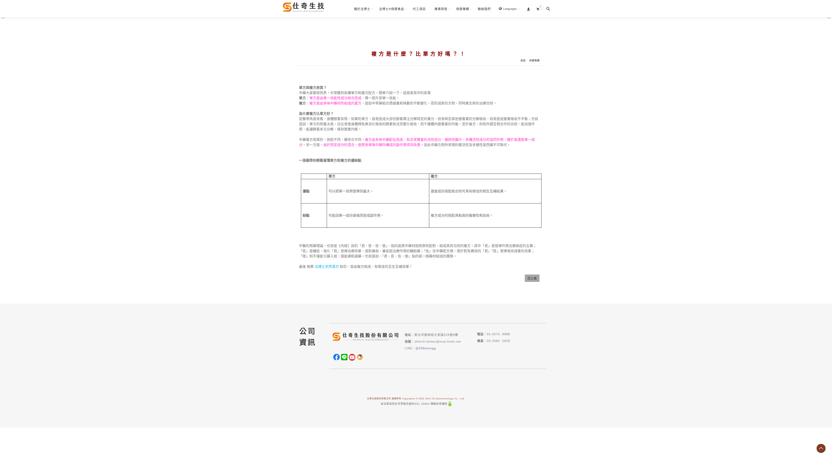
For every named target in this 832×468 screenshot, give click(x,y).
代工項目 (419, 9)
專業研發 (440, 9)
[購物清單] (538, 8)
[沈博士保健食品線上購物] (360, 357)
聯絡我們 (484, 9)
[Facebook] (336, 357)
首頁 (523, 60)
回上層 (532, 278)
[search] (549, 9)
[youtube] (352, 357)
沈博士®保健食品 (391, 9)
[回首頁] (302, 6)
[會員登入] (528, 8)
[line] (344, 357)
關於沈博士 (362, 9)
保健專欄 (462, 9)
